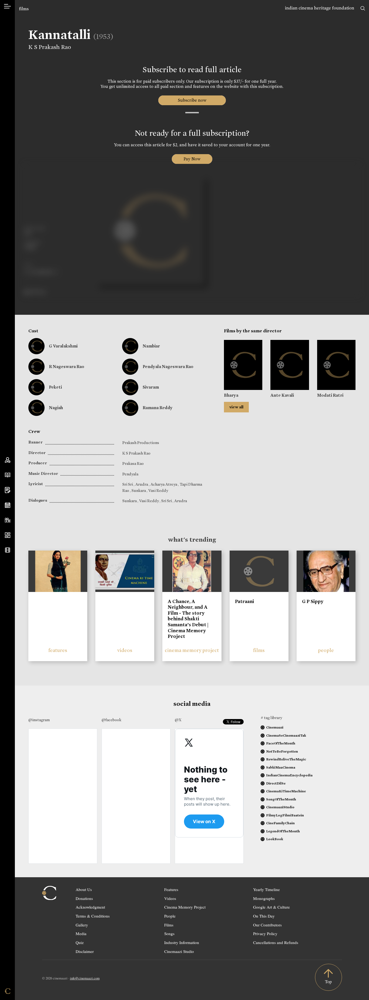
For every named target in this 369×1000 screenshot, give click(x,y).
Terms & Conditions (93, 916)
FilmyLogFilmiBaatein (285, 815)
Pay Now (192, 158)
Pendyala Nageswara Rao (168, 366)
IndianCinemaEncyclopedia (289, 775)
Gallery (82, 925)
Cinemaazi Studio (179, 951)
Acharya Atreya (164, 484)
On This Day (264, 916)
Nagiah (56, 407)
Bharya (231, 395)
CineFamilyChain (280, 823)
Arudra (142, 484)
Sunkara (139, 490)
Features (171, 889)
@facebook (111, 719)
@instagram (39, 719)
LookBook (274, 839)
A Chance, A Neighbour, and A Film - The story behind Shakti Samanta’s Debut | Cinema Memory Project (188, 619)
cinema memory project (192, 650)
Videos (170, 898)
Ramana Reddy (158, 407)
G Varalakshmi (63, 346)
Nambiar (151, 346)
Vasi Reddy (158, 490)
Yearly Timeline (266, 889)
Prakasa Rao (133, 463)
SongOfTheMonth (281, 799)
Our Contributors (267, 925)
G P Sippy (312, 601)
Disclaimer (85, 951)
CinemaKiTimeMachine (286, 791)
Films (168, 925)
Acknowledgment (90, 907)
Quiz (80, 942)
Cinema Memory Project (185, 907)
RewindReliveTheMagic (286, 759)
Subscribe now (191, 100)
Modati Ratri (330, 395)
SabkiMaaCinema (280, 767)
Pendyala (130, 474)
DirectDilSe (276, 783)
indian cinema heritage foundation (319, 8)
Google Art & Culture (271, 907)
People (170, 916)
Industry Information (181, 942)
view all (236, 407)
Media (81, 933)
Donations (84, 898)
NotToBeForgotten (282, 751)
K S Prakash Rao (49, 47)
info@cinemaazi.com (85, 978)
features (57, 650)
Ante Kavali (282, 395)
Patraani (244, 601)
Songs (169, 933)
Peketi (55, 387)
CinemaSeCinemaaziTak (286, 735)
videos (124, 650)
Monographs (264, 898)
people (326, 650)
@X (178, 719)
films (24, 9)
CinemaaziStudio (280, 807)
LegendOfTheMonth (283, 831)
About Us (84, 889)
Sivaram (151, 387)
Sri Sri (128, 484)
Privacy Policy (265, 933)
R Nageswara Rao (66, 366)
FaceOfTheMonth (280, 743)
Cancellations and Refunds (275, 942)
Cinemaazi (274, 727)
